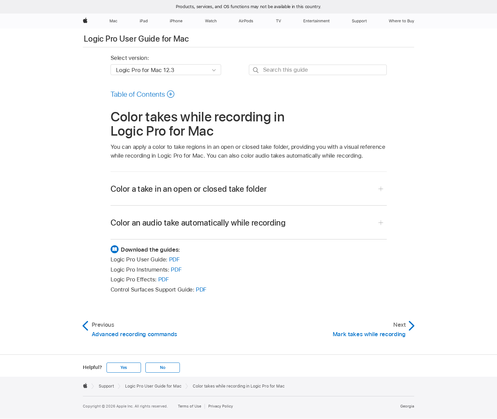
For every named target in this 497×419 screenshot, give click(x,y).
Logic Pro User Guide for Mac (136, 39)
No (162, 367)
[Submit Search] (256, 70)
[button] (143, 94)
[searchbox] (318, 70)
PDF (174, 259)
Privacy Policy (220, 406)
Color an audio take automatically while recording (198, 223)
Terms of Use (189, 406)
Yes (123, 367)
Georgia (407, 406)
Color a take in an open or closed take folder (189, 189)
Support (106, 386)
